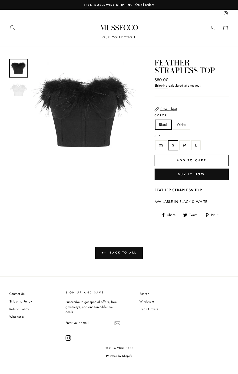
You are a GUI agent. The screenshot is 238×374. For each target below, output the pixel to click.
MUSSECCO (119, 27)
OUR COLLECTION (118, 37)
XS (161, 145)
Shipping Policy (20, 301)
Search (144, 293)
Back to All (122, 252)
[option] (119, 4)
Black (163, 124)
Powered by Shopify (119, 356)
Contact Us (16, 293)
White (181, 124)
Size (159, 136)
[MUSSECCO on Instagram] (68, 338)
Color (161, 115)
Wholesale (16, 316)
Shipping (161, 85)
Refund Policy (19, 309)
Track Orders (148, 309)
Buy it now (191, 174)
